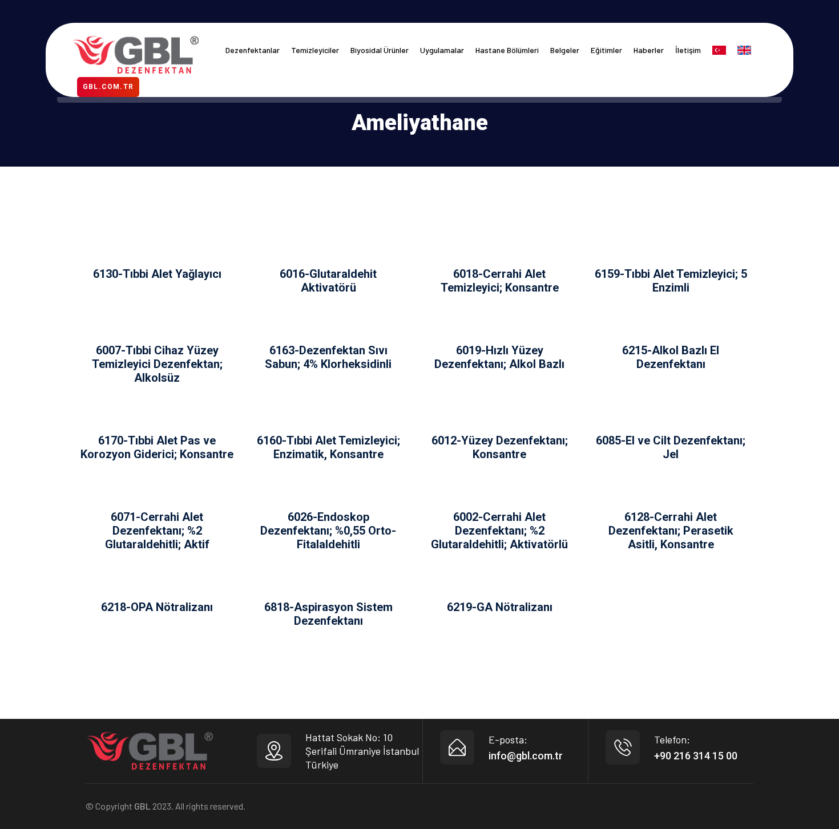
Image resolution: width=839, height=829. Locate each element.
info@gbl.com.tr (526, 756)
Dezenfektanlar (252, 50)
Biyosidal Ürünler (379, 50)
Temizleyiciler (315, 50)
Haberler (649, 50)
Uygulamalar (442, 50)
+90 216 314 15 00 (695, 756)
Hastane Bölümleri (507, 50)
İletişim (688, 50)
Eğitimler (606, 50)
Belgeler (564, 50)
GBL (142, 805)
